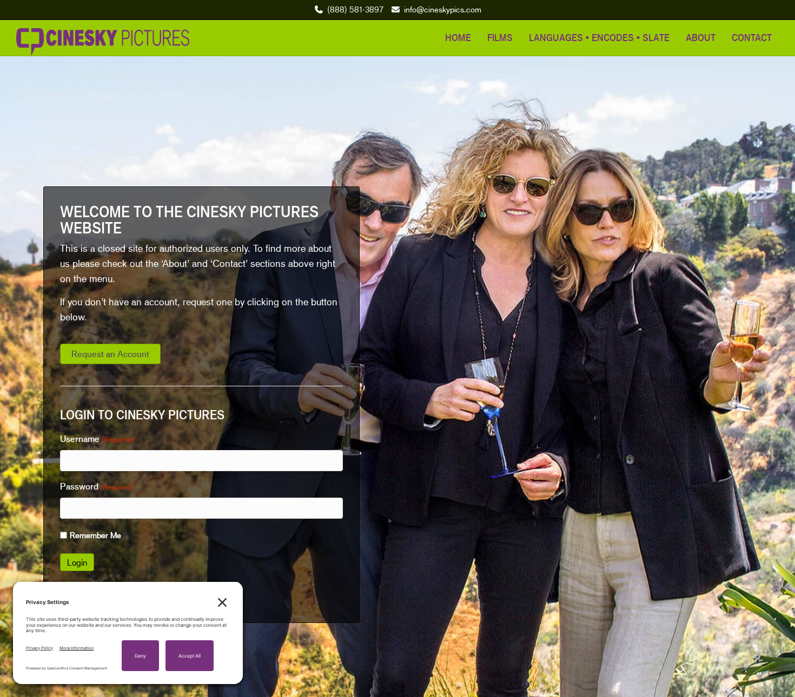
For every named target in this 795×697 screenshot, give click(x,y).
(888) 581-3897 (355, 9)
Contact (752, 37)
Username (97, 438)
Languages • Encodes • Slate (599, 37)
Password (96, 486)
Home (458, 37)
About (701, 37)
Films (500, 37)
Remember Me (95, 535)
